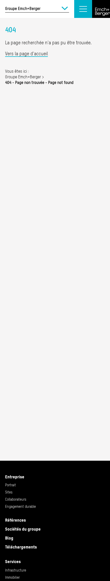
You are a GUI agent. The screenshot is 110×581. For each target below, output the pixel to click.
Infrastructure (15, 570)
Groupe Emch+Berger (23, 76)
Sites (9, 492)
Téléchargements (21, 547)
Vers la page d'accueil (26, 53)
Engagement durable (20, 506)
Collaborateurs (15, 499)
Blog (9, 538)
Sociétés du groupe (23, 529)
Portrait (10, 485)
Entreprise (14, 476)
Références (15, 520)
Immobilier (12, 577)
